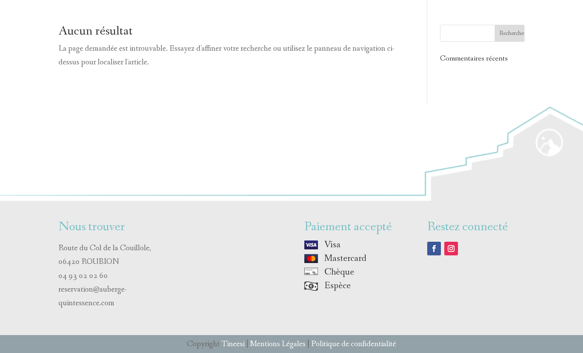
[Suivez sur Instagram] (451, 248)
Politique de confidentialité (353, 344)
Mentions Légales (278, 344)
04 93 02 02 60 (83, 276)
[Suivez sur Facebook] (434, 248)
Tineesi (233, 344)
